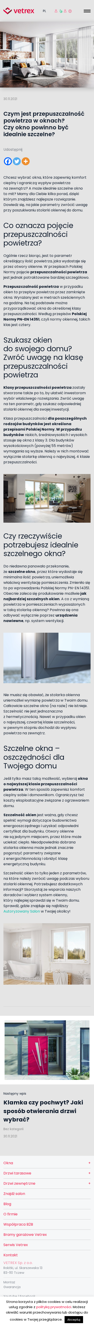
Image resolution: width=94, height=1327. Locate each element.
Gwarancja (12, 1287)
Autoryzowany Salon (21, 911)
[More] (26, 161)
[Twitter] (17, 161)
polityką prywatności (53, 1306)
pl (44, 11)
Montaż (9, 1282)
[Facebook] (8, 161)
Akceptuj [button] (73, 1319)
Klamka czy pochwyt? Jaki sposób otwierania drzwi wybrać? (43, 1111)
